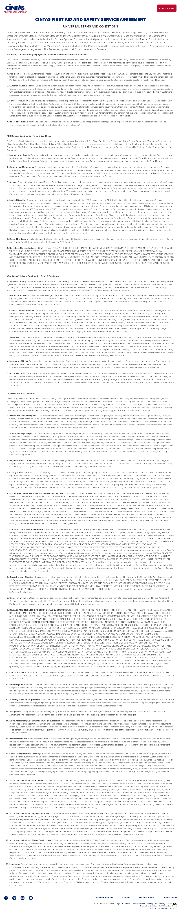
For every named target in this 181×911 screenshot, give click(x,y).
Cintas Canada (170, 897)
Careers (126, 897)
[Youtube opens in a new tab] (31, 898)
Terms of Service (166, 908)
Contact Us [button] (166, 8)
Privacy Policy (152, 908)
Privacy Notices (139, 903)
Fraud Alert (126, 903)
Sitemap (150, 903)
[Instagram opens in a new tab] (23, 898)
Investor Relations (104, 897)
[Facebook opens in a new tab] (6, 898)
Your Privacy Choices (164, 903)
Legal (118, 903)
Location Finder (146, 897)
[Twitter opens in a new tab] (15, 898)
